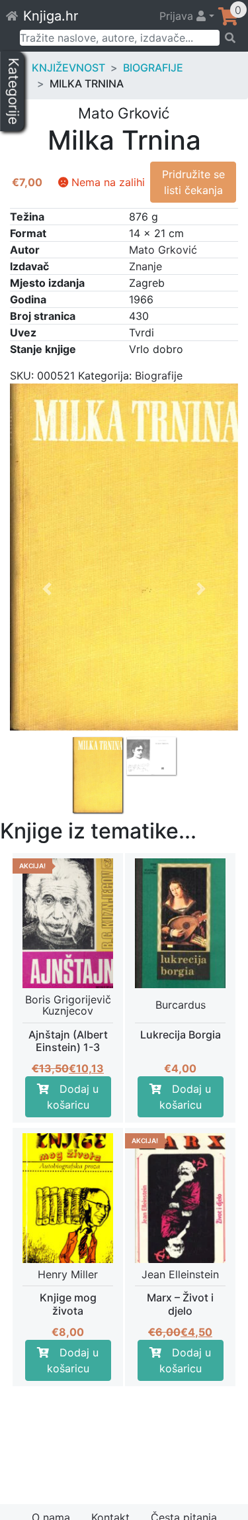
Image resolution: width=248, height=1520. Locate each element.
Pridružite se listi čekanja (193, 182)
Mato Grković (163, 249)
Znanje (145, 266)
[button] (47, 684)
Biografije (153, 67)
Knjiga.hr (50, 16)
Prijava (177, 16)
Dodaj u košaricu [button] (73, 1096)
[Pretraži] (229, 37)
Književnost (68, 67)
